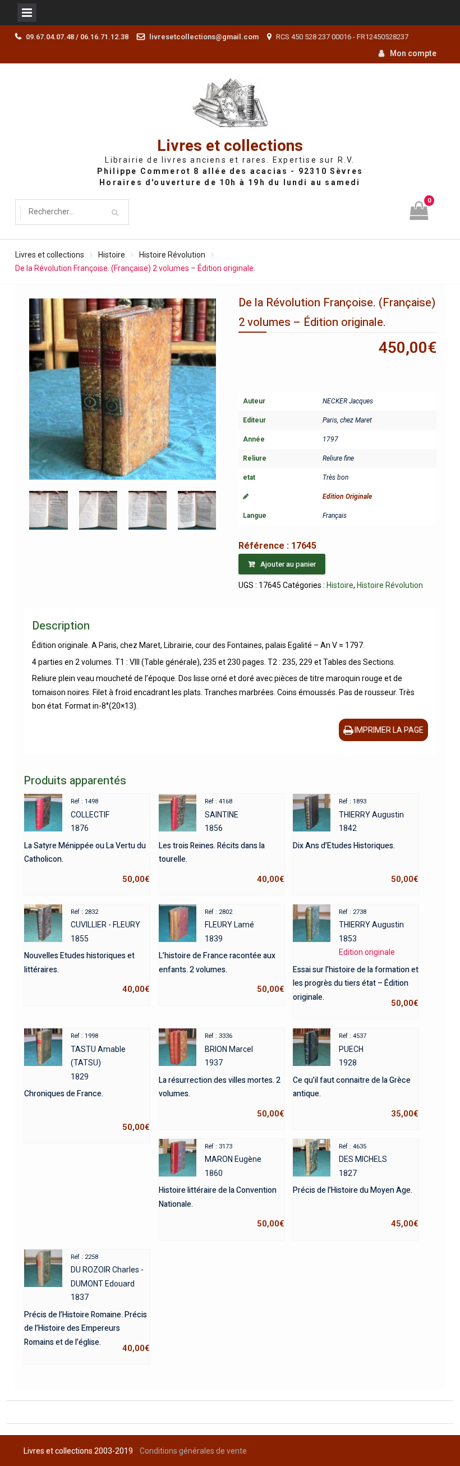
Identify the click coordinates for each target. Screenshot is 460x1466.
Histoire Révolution (172, 254)
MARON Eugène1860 (221, 1186)
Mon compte (413, 53)
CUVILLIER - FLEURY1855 (87, 951)
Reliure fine (338, 458)
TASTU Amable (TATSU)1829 (87, 1082)
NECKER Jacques (348, 401)
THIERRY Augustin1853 (355, 958)
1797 (330, 439)
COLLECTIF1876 (87, 841)
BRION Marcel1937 (221, 1075)
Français (335, 516)
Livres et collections (230, 146)
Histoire (111, 254)
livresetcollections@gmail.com (204, 37)
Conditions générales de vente (193, 1450)
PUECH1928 (355, 1075)
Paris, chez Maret (347, 420)
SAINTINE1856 (221, 841)
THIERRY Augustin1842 (355, 841)
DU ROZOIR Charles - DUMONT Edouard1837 (87, 1303)
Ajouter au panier (288, 564)
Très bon (335, 477)
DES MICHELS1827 (355, 1186)
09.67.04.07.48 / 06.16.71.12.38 (77, 37)
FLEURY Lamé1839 (221, 951)
